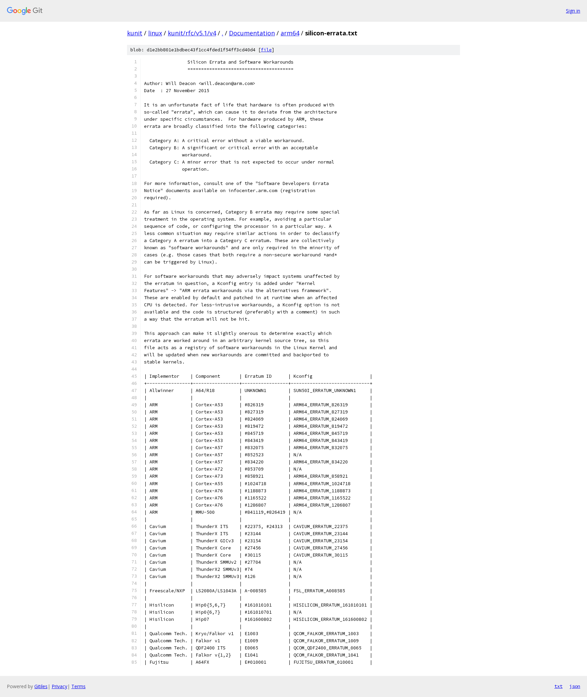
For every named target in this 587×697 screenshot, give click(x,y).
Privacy (59, 686)
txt (558, 686)
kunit (134, 33)
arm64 (290, 33)
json (574, 686)
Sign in (573, 10)
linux (155, 33)
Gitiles (41, 686)
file (266, 50)
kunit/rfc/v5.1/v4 (192, 33)
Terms (78, 686)
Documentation (252, 33)
